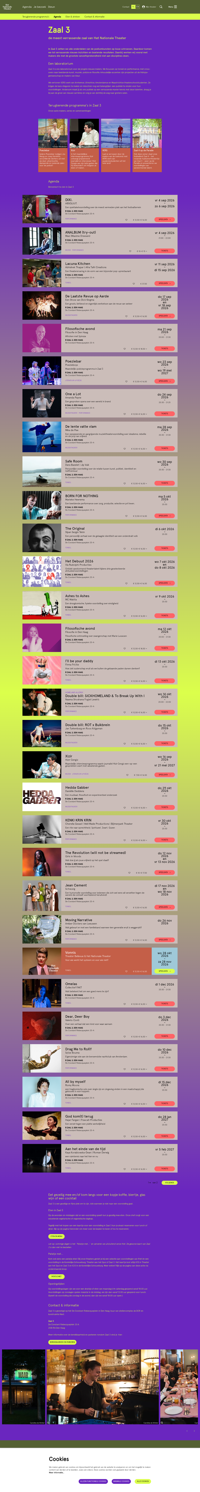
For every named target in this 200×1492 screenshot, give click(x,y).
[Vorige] (187, 1431)
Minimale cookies (121, 1481)
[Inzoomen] (48, 1422)
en (137, 6)
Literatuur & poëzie (73, 380)
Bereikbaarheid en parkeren (62, 1342)
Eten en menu (56, 1236)
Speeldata (163, 219)
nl (133, 6)
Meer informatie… (56, 1472)
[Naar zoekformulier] (161, 7)
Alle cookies (143, 1481)
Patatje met (56, 1276)
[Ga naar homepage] (7, 7)
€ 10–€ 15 (141, 251)
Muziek (68, 250)
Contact (125, 7)
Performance (71, 219)
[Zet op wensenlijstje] (126, 220)
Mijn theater (151, 7)
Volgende (169, 1183)
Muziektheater (71, 315)
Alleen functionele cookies (93, 1481)
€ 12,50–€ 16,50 (138, 414)
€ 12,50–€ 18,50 (138, 349)
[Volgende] (194, 1431)
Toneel (68, 283)
